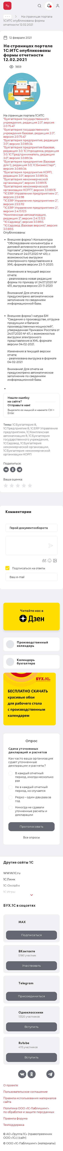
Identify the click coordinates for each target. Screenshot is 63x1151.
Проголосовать (31, 826)
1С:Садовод (11, 443)
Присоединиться (31, 996)
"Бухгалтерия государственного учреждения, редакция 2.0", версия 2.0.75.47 (28, 122)
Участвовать (31, 965)
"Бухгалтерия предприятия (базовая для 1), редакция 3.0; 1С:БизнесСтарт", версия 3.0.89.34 (29, 165)
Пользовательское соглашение (25, 1091)
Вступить (32, 1026)
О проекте (10, 1085)
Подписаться (31, 935)
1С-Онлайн (11, 885)
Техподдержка (13, 1124)
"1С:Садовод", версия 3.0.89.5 (23, 222)
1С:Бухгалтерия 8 (24, 424)
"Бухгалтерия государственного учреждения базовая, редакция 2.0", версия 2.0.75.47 (29, 133)
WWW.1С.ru (11, 873)
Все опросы (31, 837)
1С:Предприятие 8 (16, 428)
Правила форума (15, 1118)
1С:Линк (9, 879)
